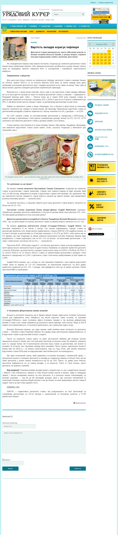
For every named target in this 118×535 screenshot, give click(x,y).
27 (101, 63)
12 (98, 57)
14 (105, 57)
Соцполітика (45, 26)
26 (98, 63)
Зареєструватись (106, 2)
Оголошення (12, 19)
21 (105, 60)
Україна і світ (71, 26)
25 (94, 63)
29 (109, 63)
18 (94, 60)
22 (109, 60)
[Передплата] (101, 96)
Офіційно (33, 26)
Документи (40, 32)
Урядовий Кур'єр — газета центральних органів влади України (25, 11)
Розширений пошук (57, 10)
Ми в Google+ (97, 229)
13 (101, 57)
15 (109, 57)
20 (101, 60)
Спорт (31, 32)
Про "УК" (4, 19)
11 (94, 57)
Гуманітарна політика (18, 32)
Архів (19, 19)
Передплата (26, 19)
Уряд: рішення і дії (19, 26)
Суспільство (85, 26)
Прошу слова (50, 19)
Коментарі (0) (7, 416)
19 (98, 60)
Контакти (34, 19)
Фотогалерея (63, 32)
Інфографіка (51, 32)
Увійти (93, 2)
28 (105, 63)
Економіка (58, 26)
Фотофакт (41, 19)
